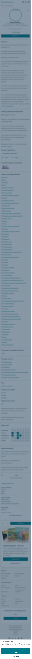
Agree (15, 649)
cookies (6, 643)
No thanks (15, 652)
